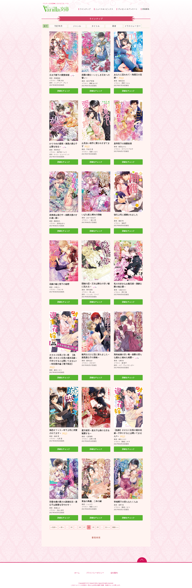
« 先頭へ (54, 527)
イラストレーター (133, 26)
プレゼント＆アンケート (127, 9)
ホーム (77, 573)
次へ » (107, 527)
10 (71, 527)
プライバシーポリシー (95, 573)
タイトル (96, 26)
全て (46, 26)
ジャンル (77, 26)
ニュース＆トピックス (104, 9)
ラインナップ (85, 9)
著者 (114, 26)
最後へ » (115, 527)
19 (93, 527)
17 (84, 527)
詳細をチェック (63, 91)
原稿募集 (145, 9)
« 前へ (61, 527)
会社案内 (114, 573)
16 (80, 527)
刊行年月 (58, 26)
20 (98, 527)
